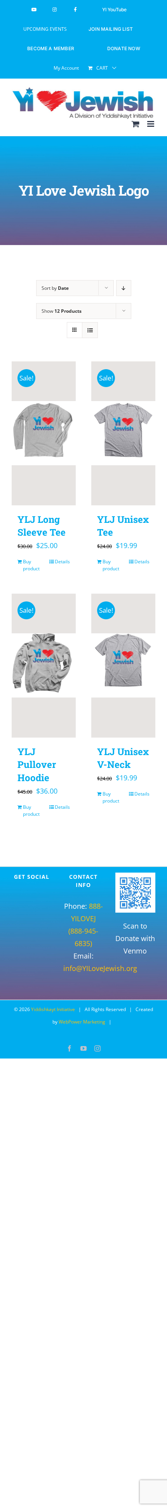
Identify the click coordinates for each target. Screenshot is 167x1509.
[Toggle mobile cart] (135, 124)
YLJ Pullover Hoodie (36, 764)
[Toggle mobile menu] (151, 124)
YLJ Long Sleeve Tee (41, 526)
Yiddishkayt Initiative (53, 1009)
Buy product (31, 565)
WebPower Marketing (82, 1021)
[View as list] (89, 330)
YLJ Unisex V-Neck (123, 758)
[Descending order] (123, 288)
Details (62, 561)
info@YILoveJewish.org (100, 968)
